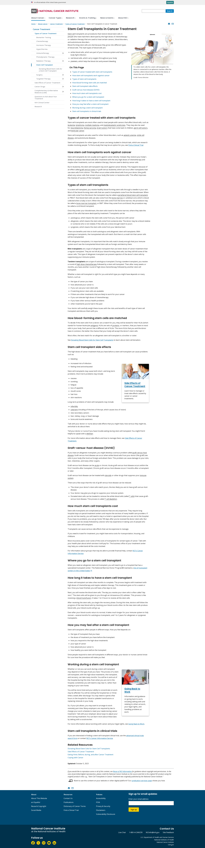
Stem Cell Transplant (44, 65)
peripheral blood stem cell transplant (133, 195)
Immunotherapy (42, 53)
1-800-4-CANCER (135, 832)
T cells (131, 496)
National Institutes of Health (164, 840)
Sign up (134, 809)
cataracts (74, 409)
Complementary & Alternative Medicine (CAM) (46, 91)
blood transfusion (84, 598)
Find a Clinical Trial (135, 145)
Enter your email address (139, 799)
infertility (74, 406)
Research (38, 106)
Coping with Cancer (75, 757)
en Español (35, 802)
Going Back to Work (136, 724)
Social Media (36, 810)
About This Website (39, 798)
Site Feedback (168, 832)
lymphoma (80, 125)
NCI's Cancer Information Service (99, 738)
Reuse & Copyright (38, 806)
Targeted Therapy (43, 79)
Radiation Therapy (43, 61)
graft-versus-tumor (88, 169)
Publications (68, 802)
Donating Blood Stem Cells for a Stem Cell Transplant (50, 70)
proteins (115, 325)
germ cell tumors (140, 128)
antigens (94, 325)
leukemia (71, 125)
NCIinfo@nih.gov (152, 832)
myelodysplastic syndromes (114, 125)
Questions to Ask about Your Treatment (46, 97)
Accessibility (101, 798)
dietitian (89, 433)
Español (170, 2)
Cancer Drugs (40, 86)
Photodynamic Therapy (45, 57)
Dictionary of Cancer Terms (75, 806)
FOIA (98, 802)
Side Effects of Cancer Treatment (47, 83)
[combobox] (154, 11)
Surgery (39, 75)
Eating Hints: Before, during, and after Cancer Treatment (90, 754)
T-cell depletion (111, 499)
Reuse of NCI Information (122, 771)
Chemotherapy (42, 41)
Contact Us (68, 798)
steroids (108, 475)
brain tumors (102, 128)
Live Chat (122, 832)
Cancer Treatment (41, 29)
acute (97, 465)
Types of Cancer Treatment (45, 33)
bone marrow (117, 198)
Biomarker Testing (43, 37)
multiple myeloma (92, 125)
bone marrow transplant (86, 203)
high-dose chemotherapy (87, 264)
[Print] (169, 24)
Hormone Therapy (43, 45)
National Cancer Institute (165, 842)
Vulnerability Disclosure (105, 814)
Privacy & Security (103, 806)
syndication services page (142, 780)
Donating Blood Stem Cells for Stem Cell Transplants (92, 340)
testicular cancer (77, 131)
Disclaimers (100, 810)
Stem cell (71, 34)
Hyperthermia (41, 49)
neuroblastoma (77, 128)
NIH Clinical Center (42, 102)
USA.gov (171, 845)
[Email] (172, 24)
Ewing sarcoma (90, 128)
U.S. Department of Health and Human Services (157, 837)
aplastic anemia (130, 135)
